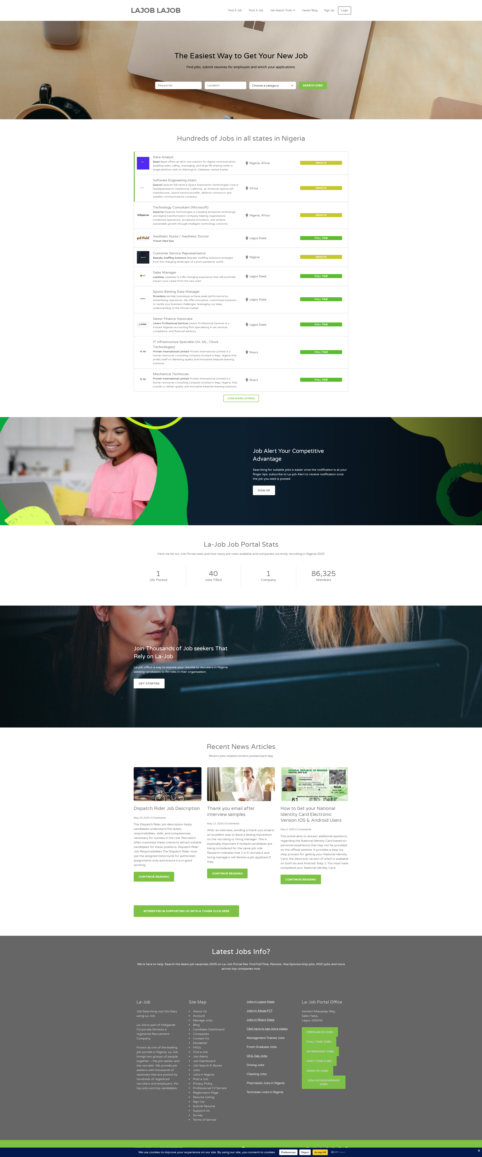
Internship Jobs (320, 1051)
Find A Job (235, 10)
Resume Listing (203, 1097)
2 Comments (304, 829)
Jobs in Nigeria (203, 1074)
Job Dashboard (204, 1061)
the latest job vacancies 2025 (196, 964)
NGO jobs (323, 964)
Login (344, 10)
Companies (201, 1034)
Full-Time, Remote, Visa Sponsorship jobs (285, 964)
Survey (198, 1115)
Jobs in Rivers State (261, 1020)
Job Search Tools (281, 10)
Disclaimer (200, 1043)
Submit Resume (204, 1106)
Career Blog (309, 10)
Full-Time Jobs (319, 1041)
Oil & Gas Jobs (257, 1056)
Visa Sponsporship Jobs (324, 1082)
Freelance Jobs (320, 1032)
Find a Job (200, 1052)
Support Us (201, 1111)
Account (199, 1016)
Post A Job (256, 10)
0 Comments (232, 823)
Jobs (196, 1070)
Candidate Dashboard (208, 1029)
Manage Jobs (203, 1020)
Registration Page (205, 1093)
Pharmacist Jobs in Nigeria (265, 1083)
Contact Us (201, 1038)
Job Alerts (200, 1056)
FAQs (197, 1047)
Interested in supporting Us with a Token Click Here (186, 911)
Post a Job (200, 1079)
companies (245, 969)
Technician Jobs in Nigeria (265, 1092)
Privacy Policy (203, 1084)
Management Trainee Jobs (266, 1038)
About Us (200, 1011)
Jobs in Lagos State (261, 1002)
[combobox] (272, 85)
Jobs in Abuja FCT (259, 1011)
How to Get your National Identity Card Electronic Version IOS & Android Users (311, 814)
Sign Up (329, 10)
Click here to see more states (267, 1029)
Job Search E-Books (207, 1065)
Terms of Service (204, 1120)
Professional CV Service (210, 1088)
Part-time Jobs (319, 1061)
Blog (196, 1025)
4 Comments (158, 817)
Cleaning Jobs (257, 1074)
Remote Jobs (317, 1071)
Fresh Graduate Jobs (262, 1047)
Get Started (149, 683)
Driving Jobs (255, 1065)
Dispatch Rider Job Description (167, 808)
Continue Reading (154, 876)
